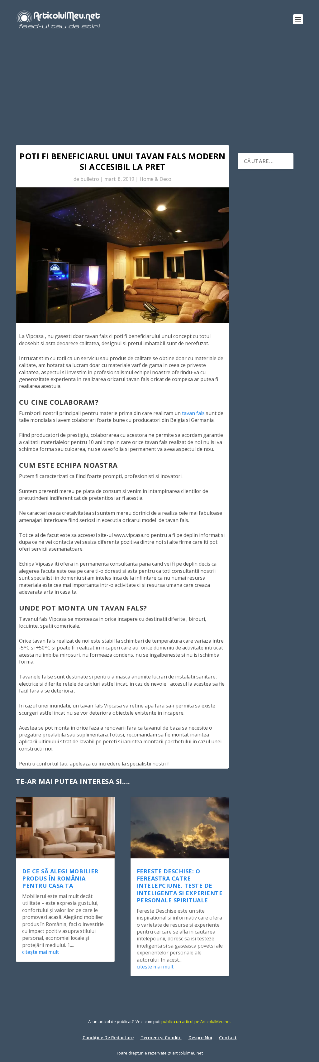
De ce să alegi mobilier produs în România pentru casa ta (60, 878)
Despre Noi (200, 1037)
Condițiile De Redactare (108, 1037)
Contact (228, 1037)
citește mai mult (40, 952)
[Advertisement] (159, 85)
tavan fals (193, 413)
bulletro (89, 179)
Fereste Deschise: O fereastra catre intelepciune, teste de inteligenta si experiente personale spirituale (180, 885)
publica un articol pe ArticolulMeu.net (196, 1021)
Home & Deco (155, 179)
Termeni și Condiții (161, 1037)
